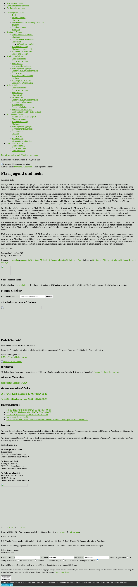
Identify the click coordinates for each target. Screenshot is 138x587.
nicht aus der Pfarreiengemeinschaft (80, 560)
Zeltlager (5, 262)
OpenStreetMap (22, 527)
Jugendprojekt (116, 260)
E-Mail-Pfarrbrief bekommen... (14, 357)
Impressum (61, 532)
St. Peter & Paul (26, 560)
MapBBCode (11, 527)
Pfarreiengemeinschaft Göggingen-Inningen (19, 155)
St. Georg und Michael (37, 260)
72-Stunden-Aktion (100, 260)
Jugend (23, 260)
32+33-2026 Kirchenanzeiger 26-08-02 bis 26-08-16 (28, 410)
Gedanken (15, 260)
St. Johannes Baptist (56, 260)
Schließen (6, 580)
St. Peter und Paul (73, 260)
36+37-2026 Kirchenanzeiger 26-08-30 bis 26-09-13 (24, 394)
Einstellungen (7, 585)
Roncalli (132, 260)
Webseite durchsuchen (10, 296)
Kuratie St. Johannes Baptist (49, 560)
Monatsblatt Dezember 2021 (18, 417)
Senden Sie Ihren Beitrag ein (106, 372)
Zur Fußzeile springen (15, 8)
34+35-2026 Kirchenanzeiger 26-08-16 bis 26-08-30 (24, 399)
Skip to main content (15, 3)
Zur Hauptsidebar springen (17, 6)
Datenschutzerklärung (62, 572)
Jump (125, 260)
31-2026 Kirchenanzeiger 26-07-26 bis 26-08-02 (27, 415)
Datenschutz (74, 532)
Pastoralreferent (22, 285)
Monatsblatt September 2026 (14, 383)
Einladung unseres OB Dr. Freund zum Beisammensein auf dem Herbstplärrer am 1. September (47, 419)
